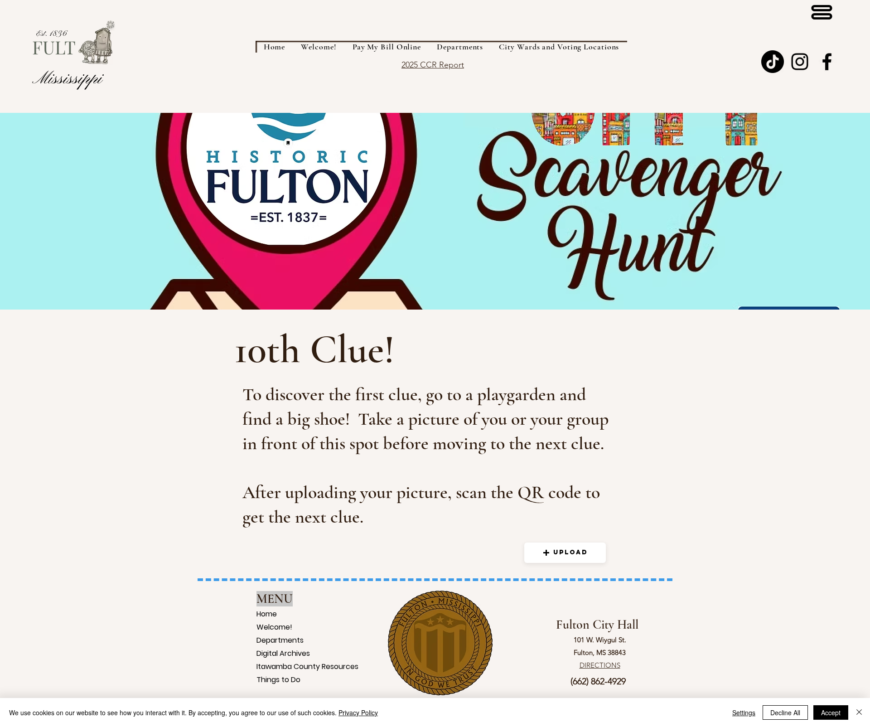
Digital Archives (268, 653)
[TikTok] (772, 61)
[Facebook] (827, 61)
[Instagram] (799, 61)
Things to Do (268, 679)
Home (266, 614)
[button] (565, 553)
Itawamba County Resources (268, 666)
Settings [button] (743, 712)
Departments (268, 640)
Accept (831, 712)
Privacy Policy (358, 712)
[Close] (859, 712)
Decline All (785, 712)
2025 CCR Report (432, 65)
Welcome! (268, 627)
